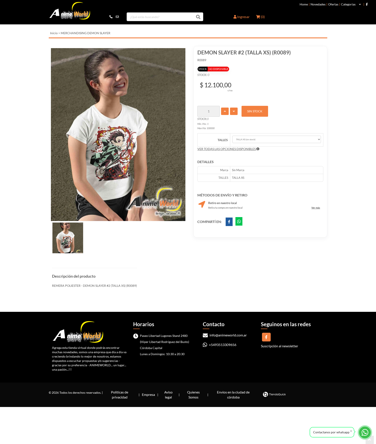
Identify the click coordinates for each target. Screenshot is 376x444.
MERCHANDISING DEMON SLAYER (85, 33)
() (262, 17)
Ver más (315, 207)
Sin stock (254, 111)
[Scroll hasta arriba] (370, 440)
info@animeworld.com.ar (228, 335)
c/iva (230, 90)
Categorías (348, 4)
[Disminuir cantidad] (234, 111)
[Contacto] (114, 16)
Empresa (148, 394)
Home (304, 4)
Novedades (318, 4)
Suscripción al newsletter (279, 346)
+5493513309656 (222, 345)
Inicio (54, 33)
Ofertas (333, 4)
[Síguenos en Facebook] (367, 4)
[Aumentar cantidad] (225, 111)
